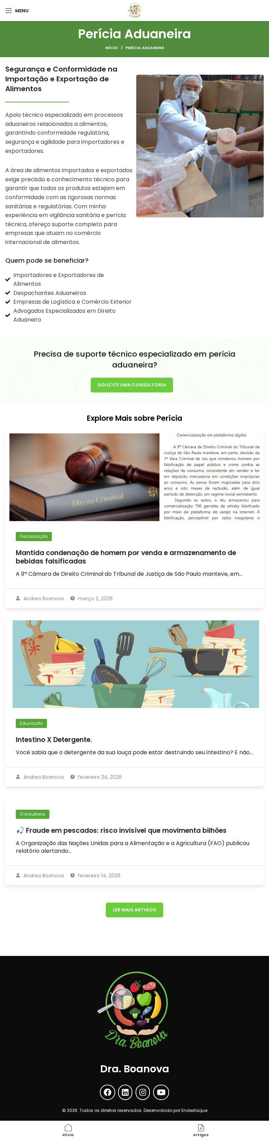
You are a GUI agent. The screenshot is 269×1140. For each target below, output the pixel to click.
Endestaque (194, 1110)
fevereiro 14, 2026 (98, 875)
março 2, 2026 (94, 598)
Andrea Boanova (43, 598)
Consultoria (32, 814)
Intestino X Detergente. (54, 739)
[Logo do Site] (134, 10)
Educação (31, 723)
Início (111, 47)
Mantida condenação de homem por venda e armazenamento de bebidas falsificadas (126, 557)
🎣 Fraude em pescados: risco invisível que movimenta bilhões (121, 830)
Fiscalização (34, 536)
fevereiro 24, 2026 (99, 777)
